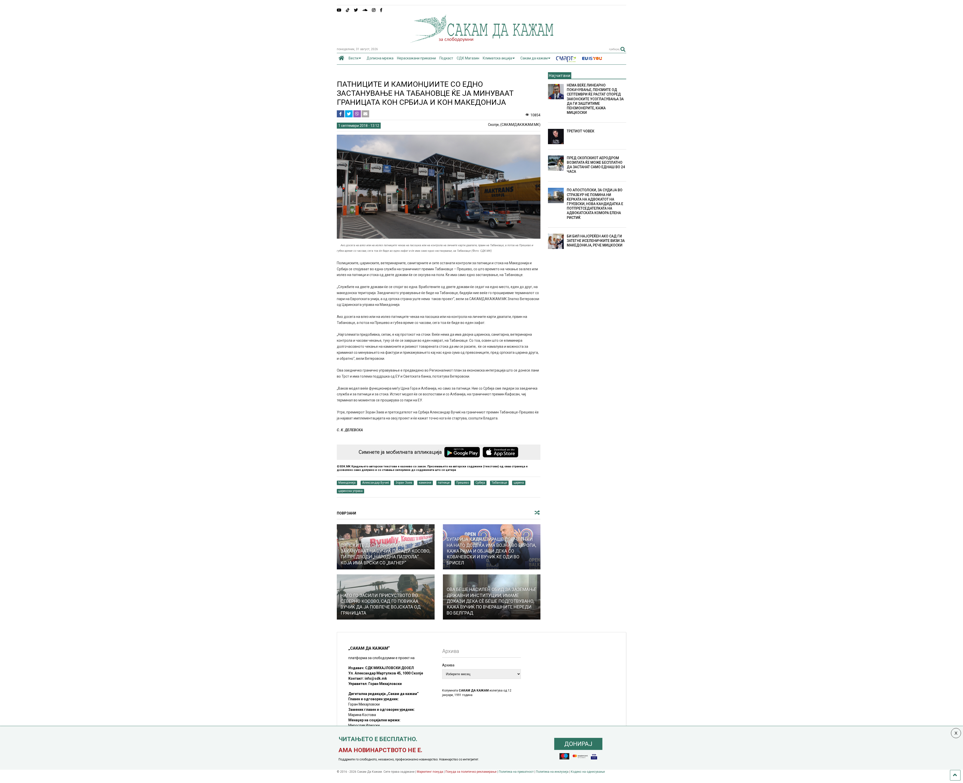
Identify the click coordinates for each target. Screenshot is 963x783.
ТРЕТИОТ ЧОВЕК (580, 131)
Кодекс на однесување (588, 771)
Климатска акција (497, 58)
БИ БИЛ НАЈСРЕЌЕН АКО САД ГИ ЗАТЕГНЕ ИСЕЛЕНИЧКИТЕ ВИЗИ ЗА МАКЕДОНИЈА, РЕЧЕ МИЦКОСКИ (596, 240)
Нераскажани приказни (416, 58)
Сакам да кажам (534, 58)
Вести (353, 58)
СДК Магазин (468, 58)
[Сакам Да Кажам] (481, 41)
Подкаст (446, 58)
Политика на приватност (516, 771)
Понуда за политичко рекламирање (471, 771)
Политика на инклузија (552, 771)
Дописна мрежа (380, 58)
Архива (448, 665)
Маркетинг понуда (430, 771)
